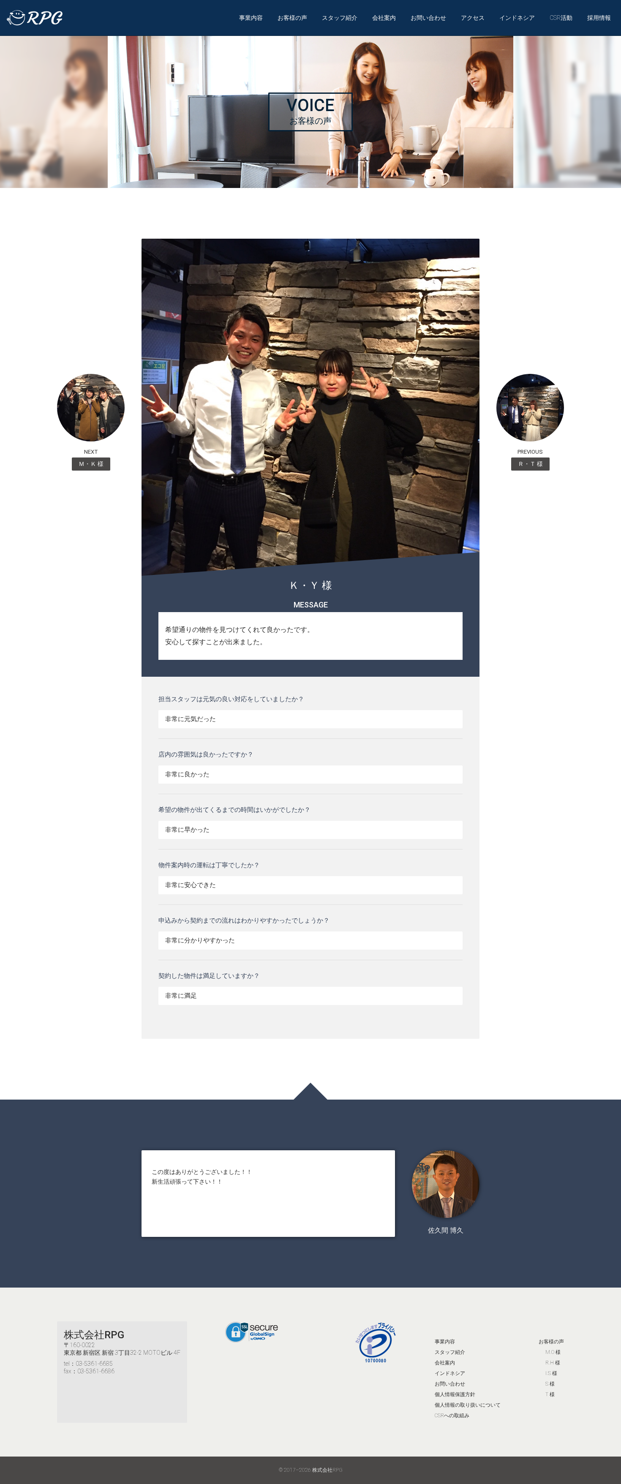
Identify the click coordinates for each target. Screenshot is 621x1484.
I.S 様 (551, 1373)
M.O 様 (553, 1352)
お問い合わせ (428, 17)
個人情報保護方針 (455, 1394)
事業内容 (251, 17)
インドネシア (517, 17)
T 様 (550, 1394)
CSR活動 (561, 17)
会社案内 (384, 17)
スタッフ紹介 (339, 17)
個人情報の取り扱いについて (468, 1405)
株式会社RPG (94, 1335)
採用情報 (599, 17)
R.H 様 (552, 1363)
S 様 (550, 1384)
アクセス (473, 17)
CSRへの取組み (452, 1416)
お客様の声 (292, 17)
